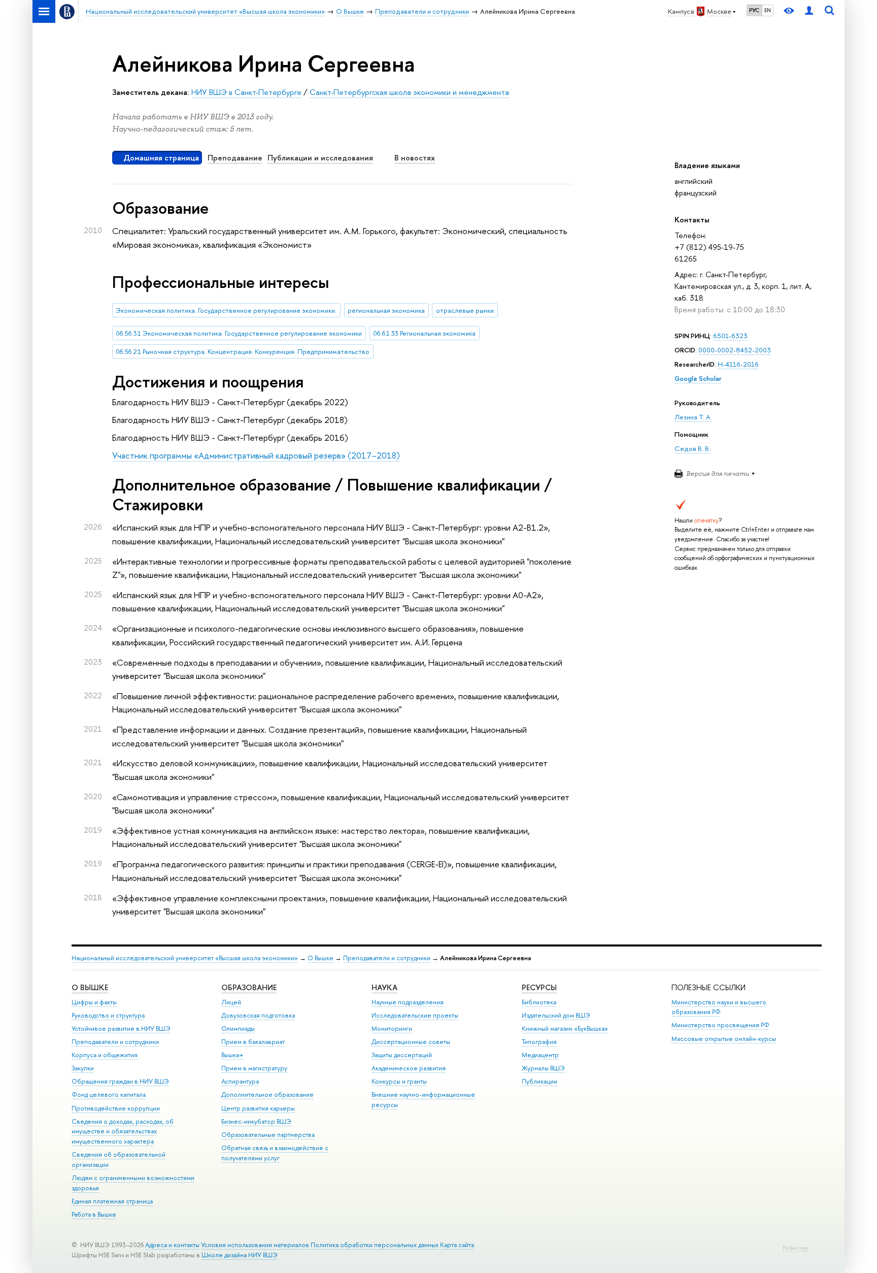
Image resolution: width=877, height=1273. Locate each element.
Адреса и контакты (172, 1245)
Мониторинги (392, 1028)
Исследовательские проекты (415, 1015)
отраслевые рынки (465, 310)
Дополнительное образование (267, 1094)
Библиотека (539, 1002)
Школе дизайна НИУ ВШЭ (239, 1255)
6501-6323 (730, 335)
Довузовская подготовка (258, 1015)
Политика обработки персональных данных (374, 1245)
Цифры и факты (94, 1002)
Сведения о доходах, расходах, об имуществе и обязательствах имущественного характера (123, 1131)
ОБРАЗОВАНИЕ (249, 987)
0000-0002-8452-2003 (734, 349)
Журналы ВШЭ (543, 1068)
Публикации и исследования (320, 157)
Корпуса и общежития (105, 1055)
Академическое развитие (409, 1068)
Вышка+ (232, 1055)
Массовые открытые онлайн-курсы (723, 1038)
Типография (539, 1041)
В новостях (414, 157)
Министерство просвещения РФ (720, 1025)
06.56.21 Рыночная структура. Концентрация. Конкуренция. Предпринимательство (242, 351)
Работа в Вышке (94, 1214)
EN (767, 10)
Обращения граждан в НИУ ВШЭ (120, 1081)
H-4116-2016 (738, 364)
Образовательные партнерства (268, 1134)
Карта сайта (457, 1245)
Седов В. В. (692, 448)
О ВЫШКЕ (90, 987)
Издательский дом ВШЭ (556, 1015)
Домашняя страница (161, 157)
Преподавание (235, 157)
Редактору (795, 1248)
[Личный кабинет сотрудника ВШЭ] (809, 11)
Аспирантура (240, 1081)
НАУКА (384, 987)
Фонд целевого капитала (109, 1094)
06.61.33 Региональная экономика (424, 333)
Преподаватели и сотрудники (386, 958)
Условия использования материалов (255, 1245)
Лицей (231, 1002)
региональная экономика (386, 310)
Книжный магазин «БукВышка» (565, 1028)
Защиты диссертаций (402, 1055)
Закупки (83, 1068)
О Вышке (320, 958)
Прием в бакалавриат (253, 1041)
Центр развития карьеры (258, 1108)
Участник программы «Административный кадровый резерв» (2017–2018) (256, 455)
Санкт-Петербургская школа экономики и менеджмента (409, 92)
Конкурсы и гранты (399, 1081)
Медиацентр (540, 1055)
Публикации (539, 1081)
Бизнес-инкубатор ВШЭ (256, 1121)
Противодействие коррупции (116, 1108)
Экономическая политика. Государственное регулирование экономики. (226, 310)
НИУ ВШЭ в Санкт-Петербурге (246, 92)
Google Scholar (697, 378)
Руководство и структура (108, 1015)
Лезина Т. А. (693, 416)
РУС (754, 10)
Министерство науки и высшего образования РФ (718, 1007)
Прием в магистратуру (254, 1068)
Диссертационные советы (411, 1041)
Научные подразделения (408, 1002)
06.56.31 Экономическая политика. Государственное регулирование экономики (239, 333)
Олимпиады (238, 1028)
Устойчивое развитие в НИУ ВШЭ (121, 1028)
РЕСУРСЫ (539, 987)
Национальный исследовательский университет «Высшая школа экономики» (185, 958)
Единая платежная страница (112, 1201)
